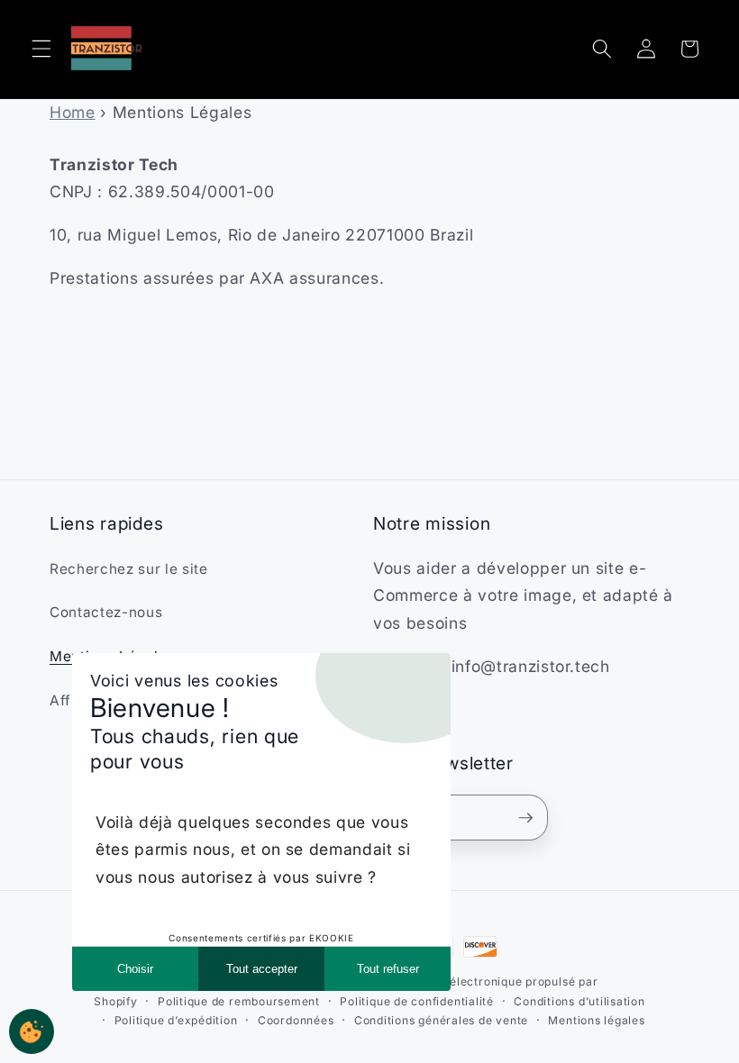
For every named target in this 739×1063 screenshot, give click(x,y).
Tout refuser (388, 969)
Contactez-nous (106, 612)
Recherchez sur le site (129, 568)
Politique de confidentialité (417, 1001)
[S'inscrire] (525, 818)
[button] (41, 48)
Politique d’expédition (176, 1020)
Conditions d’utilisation (579, 1001)
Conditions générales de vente (441, 1020)
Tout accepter (261, 969)
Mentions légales (596, 1020)
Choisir (135, 969)
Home (73, 112)
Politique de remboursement (239, 1001)
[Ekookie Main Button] (31, 1031)
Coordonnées (295, 1020)
